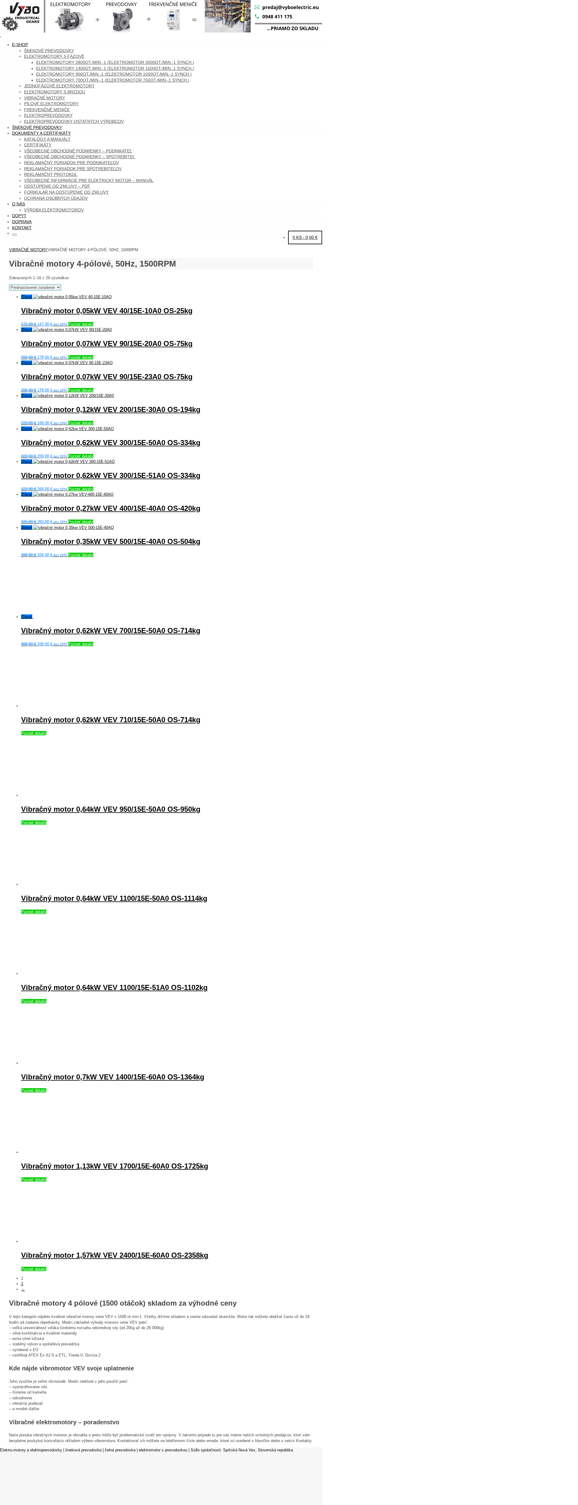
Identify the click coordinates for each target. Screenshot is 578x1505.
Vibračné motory (28, 250)
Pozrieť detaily (80, 324)
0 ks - (305, 237)
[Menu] (0, 35)
